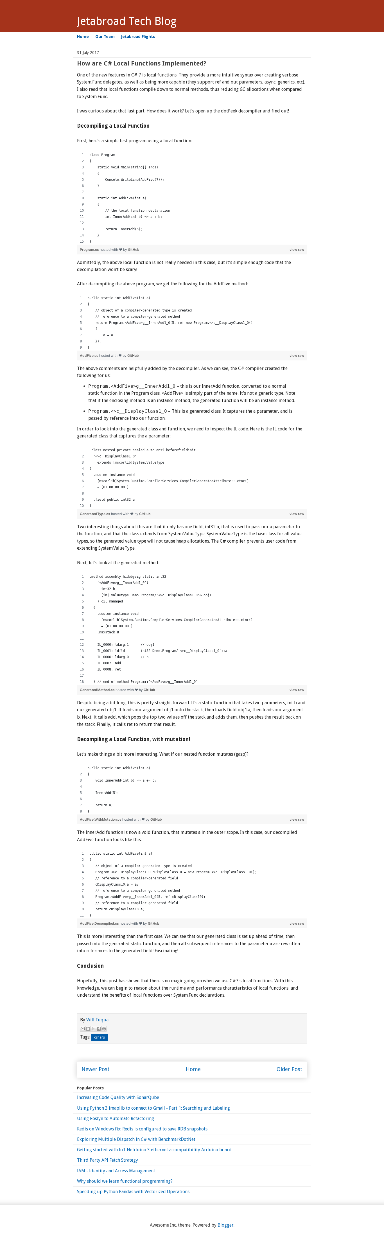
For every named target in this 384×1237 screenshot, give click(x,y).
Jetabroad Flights (138, 36)
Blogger (226, 1225)
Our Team (105, 36)
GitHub (133, 249)
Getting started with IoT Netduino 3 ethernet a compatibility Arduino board (154, 1149)
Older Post (289, 1069)
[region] (192, 198)
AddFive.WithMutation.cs (101, 819)
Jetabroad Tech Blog (127, 21)
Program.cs (90, 249)
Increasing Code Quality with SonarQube (118, 1097)
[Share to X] (93, 1028)
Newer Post (96, 1069)
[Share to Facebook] (98, 1028)
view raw (297, 249)
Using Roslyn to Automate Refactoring (115, 1118)
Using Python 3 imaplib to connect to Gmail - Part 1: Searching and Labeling (153, 1108)
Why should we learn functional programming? (125, 1181)
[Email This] (82, 1028)
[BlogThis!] (88, 1028)
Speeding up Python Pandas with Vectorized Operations (133, 1191)
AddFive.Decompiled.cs (100, 923)
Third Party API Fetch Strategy (107, 1160)
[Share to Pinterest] (104, 1028)
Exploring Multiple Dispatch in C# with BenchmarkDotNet (136, 1139)
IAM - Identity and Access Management (116, 1170)
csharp (99, 1037)
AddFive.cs (89, 355)
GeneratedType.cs (95, 514)
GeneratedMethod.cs (98, 690)
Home (83, 36)
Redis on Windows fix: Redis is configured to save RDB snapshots (142, 1129)
